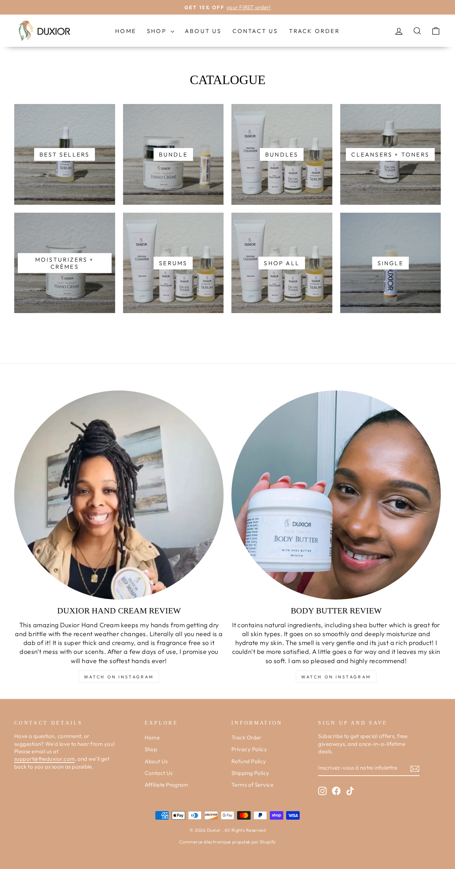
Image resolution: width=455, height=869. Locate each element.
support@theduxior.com (44, 758)
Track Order (314, 30)
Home (125, 30)
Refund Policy (248, 761)
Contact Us (255, 30)
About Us (203, 30)
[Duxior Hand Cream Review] (119, 495)
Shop (158, 30)
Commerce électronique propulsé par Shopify (227, 842)
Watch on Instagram (119, 676)
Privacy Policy (249, 749)
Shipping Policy (250, 773)
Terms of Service (252, 784)
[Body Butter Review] (336, 495)
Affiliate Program (166, 784)
